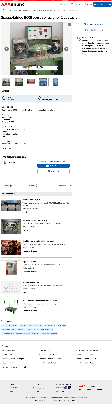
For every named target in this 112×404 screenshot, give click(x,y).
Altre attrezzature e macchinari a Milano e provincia (20, 333)
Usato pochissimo (46, 329)
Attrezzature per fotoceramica (35, 220)
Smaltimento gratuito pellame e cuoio (38, 241)
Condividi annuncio (95, 30)
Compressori (7, 354)
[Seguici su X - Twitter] (69, 387)
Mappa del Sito (61, 391)
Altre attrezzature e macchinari (49, 10)
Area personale (38, 388)
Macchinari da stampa (47, 363)
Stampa (32, 185)
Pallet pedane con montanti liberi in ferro (39, 301)
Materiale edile (44, 350)
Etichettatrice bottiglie (9, 325)
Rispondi (55, 171)
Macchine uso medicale (85, 363)
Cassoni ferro (50, 325)
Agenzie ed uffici (29, 262)
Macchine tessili (8, 363)
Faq (11, 391)
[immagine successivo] (66, 49)
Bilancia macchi (32, 329)
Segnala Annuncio (61, 185)
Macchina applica (18, 329)
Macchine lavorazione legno (13, 359)
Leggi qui (85, 54)
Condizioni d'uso (69, 398)
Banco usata (61, 325)
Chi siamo (36, 391)
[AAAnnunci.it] (14, 4)
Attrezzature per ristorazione (87, 350)
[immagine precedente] (6, 49)
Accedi (89, 4)
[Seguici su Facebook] (65, 387)
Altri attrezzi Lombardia (49, 333)
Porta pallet (6, 329)
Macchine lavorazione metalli (50, 359)
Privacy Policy (82, 398)
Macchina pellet (25, 325)
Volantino (5, 185)
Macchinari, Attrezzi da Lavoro (25, 10)
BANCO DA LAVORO (31, 200)
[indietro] (3, 10)
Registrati (66, 4)
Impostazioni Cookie (63, 384)
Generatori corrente (46, 354)
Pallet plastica (38, 325)
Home (9, 10)
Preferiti (77, 4)
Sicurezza (13, 388)
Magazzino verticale (31, 282)
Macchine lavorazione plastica (87, 359)
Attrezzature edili (8, 350)
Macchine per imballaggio (86, 354)
